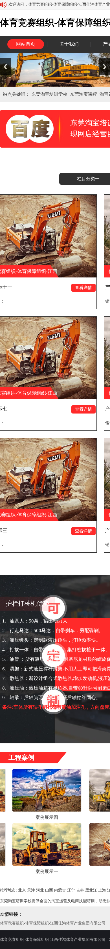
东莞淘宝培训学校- (50, 94)
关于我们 (69, 44)
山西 (49, 890)
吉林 (80, 890)
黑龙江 (91, 890)
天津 (31, 890)
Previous (5, 66)
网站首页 (25, 44)
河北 (40, 890)
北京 (22, 890)
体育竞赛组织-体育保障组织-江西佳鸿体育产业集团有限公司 (52, 923)
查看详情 (62, 287)
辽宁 (71, 890)
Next (104, 66)
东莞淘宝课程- (85, 94)
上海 (102, 890)
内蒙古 (60, 890)
